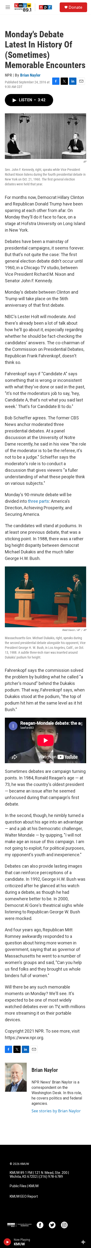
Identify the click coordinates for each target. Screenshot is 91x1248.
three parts (38, 501)
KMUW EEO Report (24, 1196)
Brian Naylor (30, 75)
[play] (7, 1242)
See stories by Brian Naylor (56, 1111)
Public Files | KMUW (24, 1186)
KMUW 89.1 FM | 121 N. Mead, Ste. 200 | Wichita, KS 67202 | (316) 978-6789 (39, 1174)
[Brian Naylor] (16, 1077)
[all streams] (84, 1242)
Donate (75, 7)
